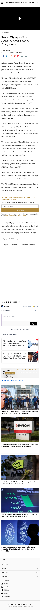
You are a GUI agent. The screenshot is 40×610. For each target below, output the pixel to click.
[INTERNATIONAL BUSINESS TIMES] (20, 3)
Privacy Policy (21, 215)
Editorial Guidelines (29, 245)
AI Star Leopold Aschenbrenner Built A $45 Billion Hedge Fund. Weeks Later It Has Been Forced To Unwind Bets (18, 549)
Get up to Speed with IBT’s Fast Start (27, 370)
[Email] (22, 56)
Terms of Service (10, 215)
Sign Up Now (10, 373)
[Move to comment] (26, 56)
